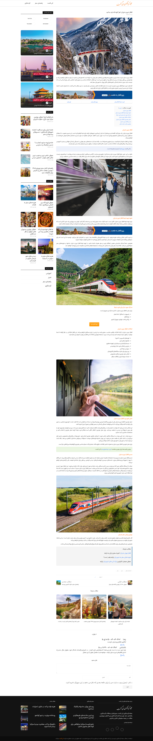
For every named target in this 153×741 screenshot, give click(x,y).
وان (117, 570)
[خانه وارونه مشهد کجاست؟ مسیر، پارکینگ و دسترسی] (25, 146)
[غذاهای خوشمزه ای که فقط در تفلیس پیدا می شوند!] (45, 219)
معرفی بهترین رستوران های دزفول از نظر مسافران (28, 231)
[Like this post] (94, 577)
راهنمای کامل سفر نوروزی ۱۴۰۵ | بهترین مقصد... (94, 621)
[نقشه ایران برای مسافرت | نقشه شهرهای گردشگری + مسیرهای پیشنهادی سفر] (120, 607)
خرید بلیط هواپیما (106, 449)
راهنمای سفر (39, 3)
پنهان (120, 108)
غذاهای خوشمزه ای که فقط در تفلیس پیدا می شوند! (45, 231)
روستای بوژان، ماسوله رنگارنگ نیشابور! (84, 708)
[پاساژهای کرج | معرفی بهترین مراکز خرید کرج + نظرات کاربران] (25, 121)
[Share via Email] (86, 577)
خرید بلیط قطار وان (120, 102)
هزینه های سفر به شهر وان (122, 557)
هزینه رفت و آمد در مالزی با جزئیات (43, 707)
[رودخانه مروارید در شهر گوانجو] (24, 718)
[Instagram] (112, 730)
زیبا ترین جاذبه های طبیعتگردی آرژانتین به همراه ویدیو (83, 716)
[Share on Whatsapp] (89, 577)
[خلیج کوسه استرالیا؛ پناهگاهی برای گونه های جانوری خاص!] (62, 726)
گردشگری (27, 3)
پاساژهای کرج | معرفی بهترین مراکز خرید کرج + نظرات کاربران (43, 118)
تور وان (69, 102)
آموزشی (48, 273)
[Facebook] (122, 730)
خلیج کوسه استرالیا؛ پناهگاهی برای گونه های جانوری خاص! (82, 725)
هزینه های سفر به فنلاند (30, 204)
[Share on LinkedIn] (90, 577)
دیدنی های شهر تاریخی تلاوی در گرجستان (30, 258)
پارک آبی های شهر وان (110, 562)
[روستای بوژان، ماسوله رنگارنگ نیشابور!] (62, 709)
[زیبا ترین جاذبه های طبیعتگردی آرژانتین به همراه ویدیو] (62, 718)
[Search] (21, 3)
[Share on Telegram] (87, 577)
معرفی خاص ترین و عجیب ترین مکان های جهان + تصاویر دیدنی (42, 156)
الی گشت (61, 738)
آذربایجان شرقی (128, 570)
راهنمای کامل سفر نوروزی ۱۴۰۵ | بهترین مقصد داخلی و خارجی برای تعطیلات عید (43, 170)
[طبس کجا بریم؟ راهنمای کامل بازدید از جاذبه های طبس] (68, 607)
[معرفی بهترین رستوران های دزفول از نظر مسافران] (28, 219)
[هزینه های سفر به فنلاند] (28, 192)
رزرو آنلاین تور (94, 324)
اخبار (49, 277)
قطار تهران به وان (125, 553)
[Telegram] (107, 730)
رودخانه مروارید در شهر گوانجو (45, 715)
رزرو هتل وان (94, 102)
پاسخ (122, 644)
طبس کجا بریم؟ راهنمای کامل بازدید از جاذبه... (68, 621)
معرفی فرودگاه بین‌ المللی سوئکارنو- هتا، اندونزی (46, 205)
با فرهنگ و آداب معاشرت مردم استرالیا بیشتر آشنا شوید (42, 725)
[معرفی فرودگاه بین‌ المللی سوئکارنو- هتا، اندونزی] (45, 192)
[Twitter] (117, 730)
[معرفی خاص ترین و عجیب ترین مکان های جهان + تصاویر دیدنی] (25, 159)
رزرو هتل (122, 149)
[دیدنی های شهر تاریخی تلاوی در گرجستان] (28, 246)
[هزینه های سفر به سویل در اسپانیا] (45, 246)
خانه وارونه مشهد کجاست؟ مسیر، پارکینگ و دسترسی (44, 144)
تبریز (122, 570)
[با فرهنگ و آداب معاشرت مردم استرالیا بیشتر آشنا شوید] (24, 726)
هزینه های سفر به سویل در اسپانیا (47, 257)
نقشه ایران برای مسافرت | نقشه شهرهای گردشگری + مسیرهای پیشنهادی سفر (42, 132)
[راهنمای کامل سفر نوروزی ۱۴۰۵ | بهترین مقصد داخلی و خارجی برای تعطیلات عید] (94, 607)
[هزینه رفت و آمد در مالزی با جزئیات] (24, 709)
